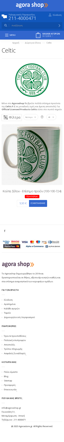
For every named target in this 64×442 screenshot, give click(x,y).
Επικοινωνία (10, 389)
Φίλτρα (14, 117)
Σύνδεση (8, 299)
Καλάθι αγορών (12, 308)
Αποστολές (9, 344)
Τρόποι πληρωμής (13, 348)
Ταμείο (7, 312)
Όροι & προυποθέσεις (15, 335)
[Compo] (32, 4)
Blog (6, 376)
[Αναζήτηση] (59, 25)
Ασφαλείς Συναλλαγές (15, 353)
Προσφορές (10, 385)
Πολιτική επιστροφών (15, 340)
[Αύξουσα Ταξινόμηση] (42, 117)
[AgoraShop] (18, 264)
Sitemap (8, 380)
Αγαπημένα (9, 304)
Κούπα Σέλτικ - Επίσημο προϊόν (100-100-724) (32, 191)
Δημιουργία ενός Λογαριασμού (19, 317)
